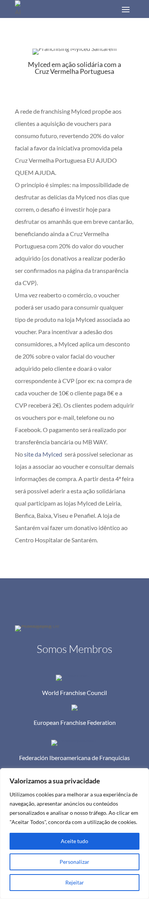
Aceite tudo (74, 841)
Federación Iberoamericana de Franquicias (74, 757)
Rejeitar (74, 882)
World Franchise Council (74, 692)
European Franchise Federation (75, 722)
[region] (74, 833)
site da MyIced (43, 454)
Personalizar (74, 861)
